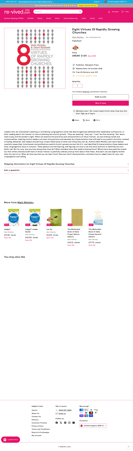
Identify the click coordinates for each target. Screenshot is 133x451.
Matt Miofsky (78, 37)
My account (36, 435)
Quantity (76, 81)
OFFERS (30, 18)
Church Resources (71, 18)
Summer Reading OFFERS (13, 18)
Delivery (35, 420)
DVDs (84, 18)
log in (92, 113)
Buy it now (100, 103)
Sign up (84, 113)
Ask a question (12, 170)
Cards (92, 18)
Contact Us (36, 417)
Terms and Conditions (41, 429)
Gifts (101, 18)
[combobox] (58, 11)
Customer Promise (39, 423)
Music (57, 18)
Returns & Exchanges (40, 432)
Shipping (86, 92)
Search (35, 410)
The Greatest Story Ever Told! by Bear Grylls (35, 2)
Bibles (40, 18)
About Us (35, 413)
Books (48, 18)
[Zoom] (34, 58)
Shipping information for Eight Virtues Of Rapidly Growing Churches (39, 164)
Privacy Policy (37, 426)
